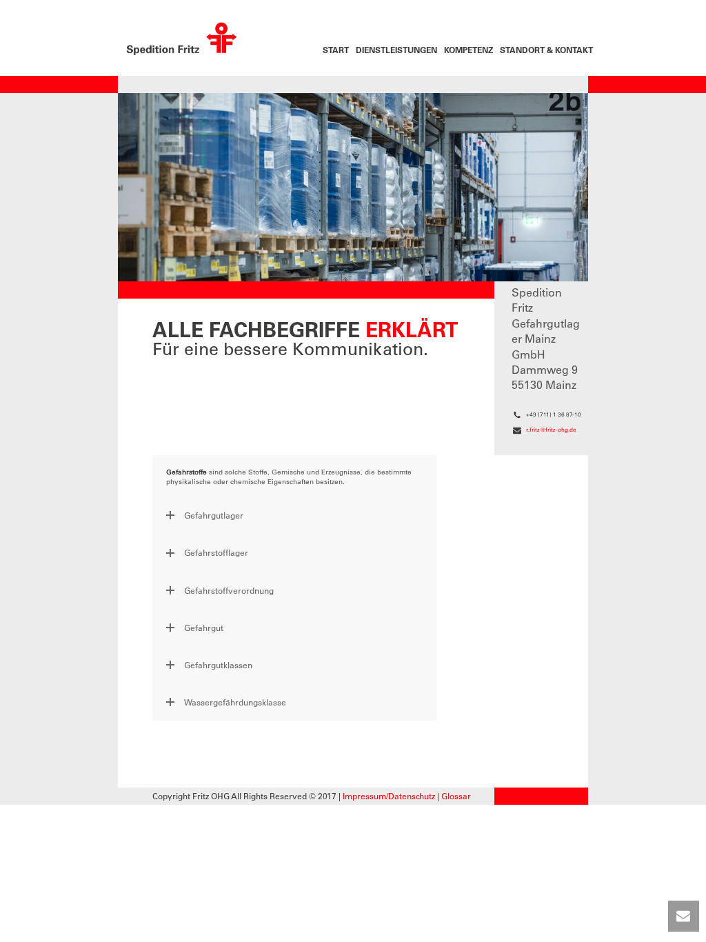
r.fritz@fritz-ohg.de (551, 429)
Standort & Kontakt (546, 49)
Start (336, 49)
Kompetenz (468, 49)
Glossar (456, 795)
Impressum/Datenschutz (389, 795)
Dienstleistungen (396, 49)
